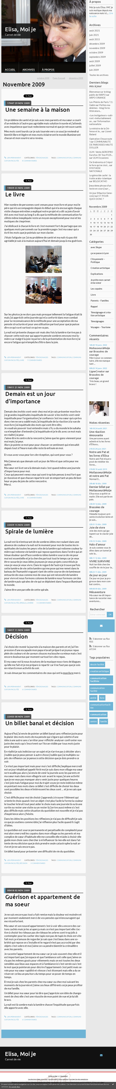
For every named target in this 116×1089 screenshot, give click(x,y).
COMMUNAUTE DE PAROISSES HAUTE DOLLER (101, 144)
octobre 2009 (43, 78)
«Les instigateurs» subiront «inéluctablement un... (101, 118)
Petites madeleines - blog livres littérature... (100, 108)
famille (103, 721)
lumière (29, 603)
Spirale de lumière (29, 531)
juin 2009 (94, 69)
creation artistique (99, 671)
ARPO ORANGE (97, 97)
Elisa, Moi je (20, 29)
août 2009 (94, 61)
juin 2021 (94, 35)
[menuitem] (10, 67)
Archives (29, 69)
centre (93, 721)
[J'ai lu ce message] (113, 1084)
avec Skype (96, 247)
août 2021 (94, 30)
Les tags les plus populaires (78, 1079)
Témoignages (42, 158)
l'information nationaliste (99, 123)
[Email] (101, 625)
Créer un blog (52, 1076)
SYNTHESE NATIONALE (95, 169)
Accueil (10, 69)
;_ (109, 188)
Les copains (96, 288)
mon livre (68, 673)
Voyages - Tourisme (100, 327)
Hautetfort (64, 1076)
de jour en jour (98, 575)
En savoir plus (14, 1087)
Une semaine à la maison (37, 109)
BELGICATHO (100, 181)
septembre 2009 (97, 56)
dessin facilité (97, 664)
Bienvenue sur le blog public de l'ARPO (100, 93)
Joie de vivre (97, 527)
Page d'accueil (59, 78)
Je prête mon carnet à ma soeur (100, 281)
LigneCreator (97, 371)
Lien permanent (14, 158)
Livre (93, 294)
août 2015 (94, 39)
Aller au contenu (9, 2)
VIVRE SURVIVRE (99, 561)
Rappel (94, 306)
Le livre (15, 194)
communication (64, 158)
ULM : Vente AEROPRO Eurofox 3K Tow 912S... (101, 153)
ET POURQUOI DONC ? (99, 197)
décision (23, 863)
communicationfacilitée (100, 706)
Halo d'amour (97, 544)
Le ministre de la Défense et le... (99, 130)
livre (21, 360)
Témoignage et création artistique (101, 314)
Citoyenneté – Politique (98, 260)
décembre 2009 (76, 78)
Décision (16, 636)
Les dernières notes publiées (58, 1079)
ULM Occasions (101, 157)
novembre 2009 (97, 48)
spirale (22, 603)
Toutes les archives (98, 75)
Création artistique (100, 268)
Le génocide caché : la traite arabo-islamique (100, 177)
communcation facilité (97, 689)
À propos (48, 69)
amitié (93, 697)
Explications (97, 273)
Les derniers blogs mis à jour (37, 1079)
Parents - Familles (100, 300)
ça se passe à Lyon (100, 253)
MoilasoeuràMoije (99, 348)
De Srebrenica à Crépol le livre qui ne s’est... (100, 164)
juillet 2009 (95, 65)
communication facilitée (98, 680)
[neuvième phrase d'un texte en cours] (100, 187)
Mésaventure (97, 592)
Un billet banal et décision (39, 723)
